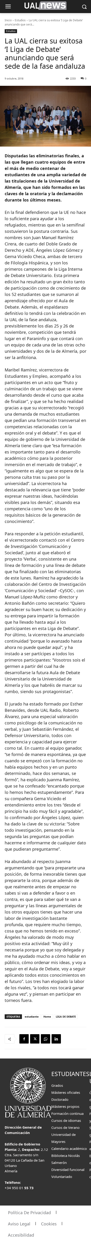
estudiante (32, 1016)
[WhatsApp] (45, 1039)
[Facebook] (24, 1039)
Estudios (20, 20)
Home (47, 1016)
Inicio (8, 20)
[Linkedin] (56, 1039)
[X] (34, 1039)
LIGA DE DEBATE (66, 1016)
